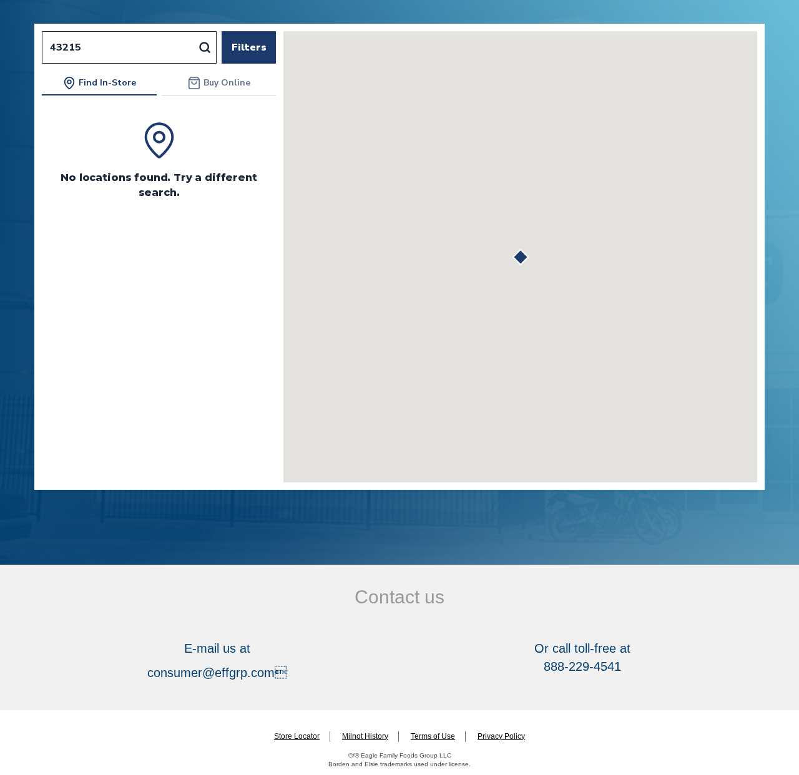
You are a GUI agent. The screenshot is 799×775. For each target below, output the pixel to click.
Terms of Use (433, 736)
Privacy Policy (501, 736)
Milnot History (365, 736)
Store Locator (297, 736)
